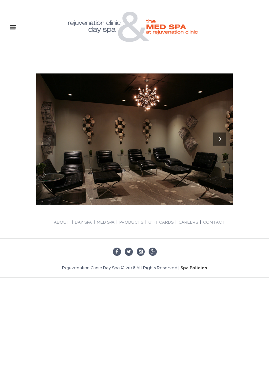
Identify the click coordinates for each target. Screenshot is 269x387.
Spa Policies (193, 267)
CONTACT (214, 222)
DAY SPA (83, 222)
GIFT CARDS (161, 222)
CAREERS (188, 222)
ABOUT (62, 222)
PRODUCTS (131, 222)
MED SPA (105, 222)
